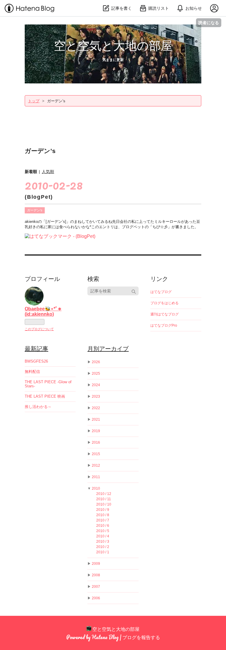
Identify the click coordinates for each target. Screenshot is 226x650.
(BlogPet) (39, 197)
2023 (96, 396)
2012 (96, 465)
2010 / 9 (102, 510)
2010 (96, 488)
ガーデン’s (34, 210)
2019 (96, 431)
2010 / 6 (102, 526)
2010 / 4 (102, 536)
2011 (96, 477)
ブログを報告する (141, 637)
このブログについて (39, 329)
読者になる (208, 22)
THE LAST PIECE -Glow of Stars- (48, 384)
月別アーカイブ (108, 348)
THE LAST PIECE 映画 (45, 396)
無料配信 (32, 371)
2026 (96, 362)
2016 (96, 442)
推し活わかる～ (38, 406)
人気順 (48, 171)
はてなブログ (161, 292)
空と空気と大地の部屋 (113, 44)
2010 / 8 (102, 515)
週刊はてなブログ (164, 314)
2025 (96, 373)
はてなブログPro (163, 325)
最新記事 (36, 348)
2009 (96, 564)
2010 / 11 (103, 499)
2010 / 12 (103, 494)
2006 (96, 598)
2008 (96, 575)
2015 (96, 454)
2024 (96, 385)
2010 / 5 (102, 531)
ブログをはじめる (164, 303)
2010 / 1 (102, 552)
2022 (96, 408)
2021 (96, 419)
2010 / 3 (102, 541)
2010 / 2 (102, 547)
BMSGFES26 (36, 361)
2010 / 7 (102, 520)
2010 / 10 (103, 504)
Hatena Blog (105, 637)
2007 (96, 587)
